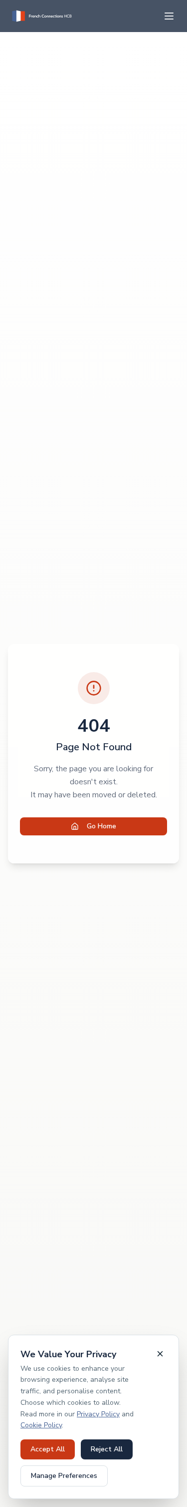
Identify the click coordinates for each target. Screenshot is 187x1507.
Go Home (101, 826)
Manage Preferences (64, 1475)
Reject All (107, 1449)
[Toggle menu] (169, 16)
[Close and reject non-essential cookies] (160, 1353)
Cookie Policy (41, 1425)
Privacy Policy (98, 1414)
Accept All (47, 1449)
